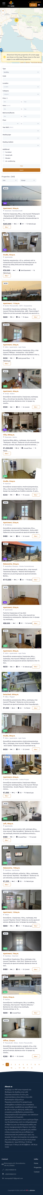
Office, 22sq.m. (9, 1040)
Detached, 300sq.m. (11, 694)
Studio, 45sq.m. (9, 255)
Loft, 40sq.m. (8, 823)
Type (4, 69)
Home (36, 1163)
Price (5, 98)
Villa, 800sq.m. (9, 435)
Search (21, 170)
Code (4, 76)
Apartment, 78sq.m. (11, 953)
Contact (37, 1172)
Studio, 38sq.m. (9, 736)
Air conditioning (10, 161)
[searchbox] (11, 87)
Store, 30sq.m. (8, 997)
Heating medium (8, 142)
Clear (21, 166)
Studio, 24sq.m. (9, 481)
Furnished (8, 152)
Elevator (7, 158)
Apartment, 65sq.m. (11, 777)
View (6, 227)
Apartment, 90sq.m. (11, 208)
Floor (4, 120)
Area (6, 105)
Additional (6, 149)
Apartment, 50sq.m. (11, 345)
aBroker (32, 1190)
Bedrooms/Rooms (8, 113)
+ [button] (3, 10)
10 (11, 1068)
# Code (33, 5)
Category (6, 91)
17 (19, 1068)
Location (5, 83)
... (15, 1068)
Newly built (8, 155)
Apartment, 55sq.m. (11, 522)
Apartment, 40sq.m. (11, 391)
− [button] (3, 14)
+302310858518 (35, 2)
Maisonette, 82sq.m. (11, 564)
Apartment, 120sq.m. (11, 912)
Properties (37, 1167)
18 (23, 1068)
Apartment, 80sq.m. (11, 651)
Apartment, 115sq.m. (11, 303)
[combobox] (21, 87)
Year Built (8, 127)
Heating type (7, 134)
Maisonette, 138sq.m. (11, 868)
